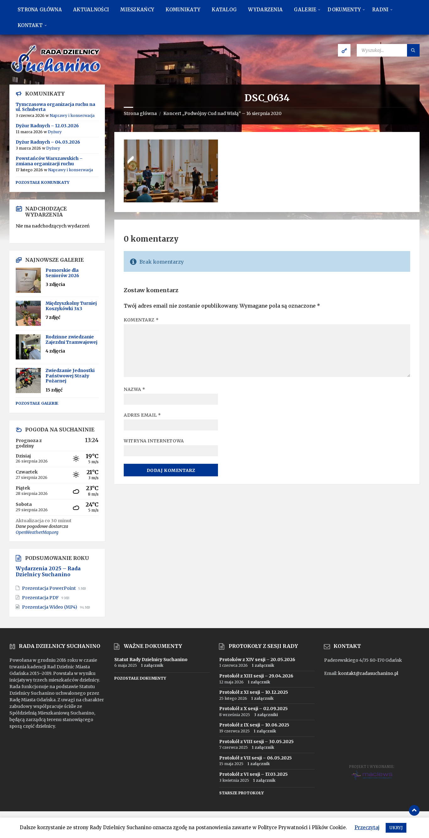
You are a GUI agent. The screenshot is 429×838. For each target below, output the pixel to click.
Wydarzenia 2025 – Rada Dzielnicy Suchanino (48, 572)
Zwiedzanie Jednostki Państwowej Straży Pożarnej (70, 376)
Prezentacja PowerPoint (49, 588)
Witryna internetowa (154, 441)
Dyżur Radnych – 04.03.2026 (48, 142)
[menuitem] (40, 9)
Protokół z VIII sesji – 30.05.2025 (256, 741)
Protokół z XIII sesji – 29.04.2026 (256, 676)
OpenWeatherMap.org (37, 532)
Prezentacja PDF (41, 597)
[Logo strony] (56, 72)
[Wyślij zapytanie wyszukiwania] (413, 50)
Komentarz (141, 320)
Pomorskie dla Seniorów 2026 (62, 272)
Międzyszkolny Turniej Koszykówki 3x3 (71, 305)
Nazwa (134, 389)
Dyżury (55, 131)
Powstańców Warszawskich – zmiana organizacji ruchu (49, 161)
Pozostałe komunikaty (42, 182)
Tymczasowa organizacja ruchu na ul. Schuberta (55, 106)
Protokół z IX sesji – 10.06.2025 (254, 725)
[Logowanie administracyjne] (344, 50)
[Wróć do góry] (414, 810)
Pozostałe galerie (37, 403)
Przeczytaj (367, 827)
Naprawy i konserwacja (72, 115)
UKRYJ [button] (396, 827)
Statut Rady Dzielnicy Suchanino (150, 659)
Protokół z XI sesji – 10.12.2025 (253, 692)
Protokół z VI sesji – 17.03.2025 (253, 774)
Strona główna (140, 113)
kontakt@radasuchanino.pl (368, 673)
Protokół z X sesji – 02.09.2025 (253, 708)
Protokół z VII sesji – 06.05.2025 (255, 758)
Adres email (142, 415)
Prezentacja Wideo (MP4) (50, 607)
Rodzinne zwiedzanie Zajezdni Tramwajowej (71, 339)
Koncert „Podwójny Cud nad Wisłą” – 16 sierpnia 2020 (222, 113)
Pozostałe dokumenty (140, 678)
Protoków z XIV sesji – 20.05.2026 (257, 659)
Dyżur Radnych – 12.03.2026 (47, 126)
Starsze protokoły (241, 793)
